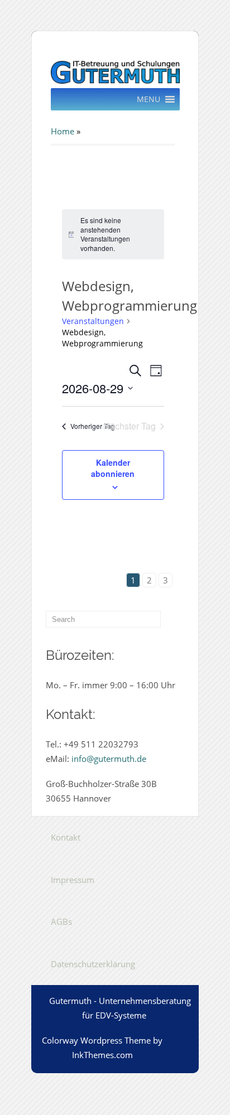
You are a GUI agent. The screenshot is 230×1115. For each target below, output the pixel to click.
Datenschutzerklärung (93, 963)
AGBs (61, 921)
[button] (148, 99)
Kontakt (65, 837)
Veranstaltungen (93, 321)
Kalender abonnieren (113, 468)
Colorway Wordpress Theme (96, 1040)
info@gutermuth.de (108, 758)
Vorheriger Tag (92, 426)
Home (62, 131)
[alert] (113, 234)
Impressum (72, 879)
